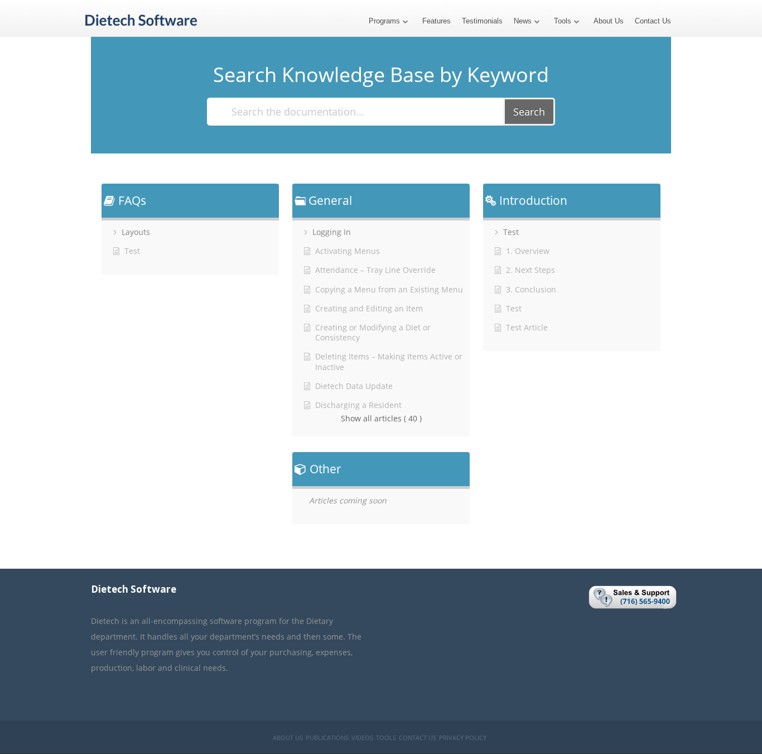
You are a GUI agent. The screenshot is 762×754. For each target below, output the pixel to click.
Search (529, 111)
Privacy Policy (462, 737)
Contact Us (653, 21)
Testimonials (482, 21)
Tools (562, 21)
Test (511, 232)
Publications (327, 737)
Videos (362, 737)
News (523, 21)
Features (436, 21)
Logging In (331, 232)
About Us (609, 21)
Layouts (136, 232)
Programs (384, 21)
